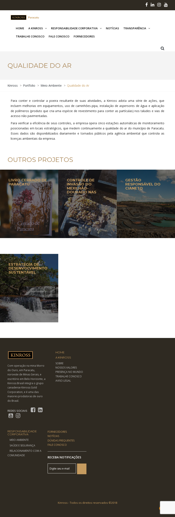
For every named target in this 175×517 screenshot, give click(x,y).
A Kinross (35, 28)
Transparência (134, 28)
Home (20, 28)
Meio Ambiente (19, 440)
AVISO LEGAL (63, 380)
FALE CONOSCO (57, 445)
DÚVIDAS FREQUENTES (61, 440)
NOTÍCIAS (53, 436)
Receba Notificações (64, 457)
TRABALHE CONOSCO (68, 376)
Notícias (112, 28)
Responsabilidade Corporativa (74, 28)
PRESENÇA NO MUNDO (69, 372)
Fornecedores (84, 36)
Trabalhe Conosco (30, 36)
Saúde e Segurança (22, 445)
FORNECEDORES (57, 432)
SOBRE (59, 363)
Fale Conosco (59, 36)
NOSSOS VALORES (66, 367)
